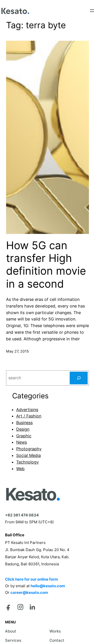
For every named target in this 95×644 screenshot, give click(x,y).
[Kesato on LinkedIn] (32, 607)
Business (24, 422)
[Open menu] (92, 11)
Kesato (32, 494)
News (21, 442)
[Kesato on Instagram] (20, 607)
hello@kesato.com (48, 585)
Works (55, 631)
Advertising (27, 409)
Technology (27, 462)
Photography (29, 448)
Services (13, 640)
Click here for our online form (31, 579)
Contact (56, 640)
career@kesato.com (29, 592)
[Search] (79, 378)
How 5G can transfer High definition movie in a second (46, 264)
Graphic (23, 435)
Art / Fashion (28, 415)
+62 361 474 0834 (22, 515)
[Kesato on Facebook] (8, 607)
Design (22, 429)
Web (20, 468)
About (10, 631)
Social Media (28, 455)
